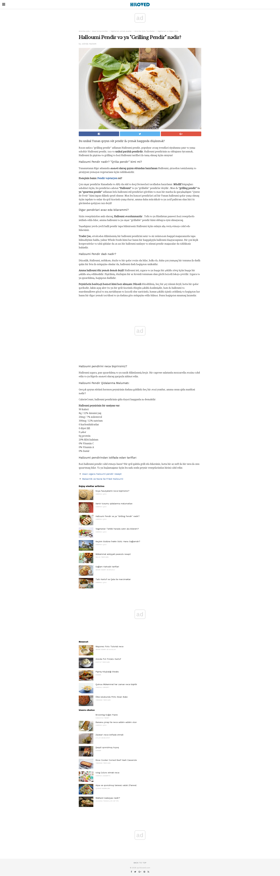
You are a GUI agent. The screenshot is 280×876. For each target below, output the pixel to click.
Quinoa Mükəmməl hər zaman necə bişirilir (116, 684)
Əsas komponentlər (100, 31)
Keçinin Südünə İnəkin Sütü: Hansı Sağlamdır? (118, 541)
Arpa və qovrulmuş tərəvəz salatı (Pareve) (116, 785)
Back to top (140, 863)
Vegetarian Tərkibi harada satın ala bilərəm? (117, 529)
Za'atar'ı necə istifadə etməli (109, 735)
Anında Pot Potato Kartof (108, 659)
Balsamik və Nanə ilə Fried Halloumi (102, 478)
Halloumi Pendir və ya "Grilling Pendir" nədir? (118, 516)
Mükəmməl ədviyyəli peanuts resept (113, 554)
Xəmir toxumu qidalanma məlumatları (114, 503)
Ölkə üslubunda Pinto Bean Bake (112, 697)
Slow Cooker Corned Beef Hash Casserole (116, 760)
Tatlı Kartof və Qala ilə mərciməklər (113, 579)
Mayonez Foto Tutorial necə (109, 646)
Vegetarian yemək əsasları (121, 31)
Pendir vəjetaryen (107, 178)
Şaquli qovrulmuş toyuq (107, 747)
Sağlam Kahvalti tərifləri (107, 566)
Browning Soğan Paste (107, 715)
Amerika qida (84, 31)
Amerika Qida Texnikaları (144, 31)
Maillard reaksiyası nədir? (108, 798)
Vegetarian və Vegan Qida (168, 31)
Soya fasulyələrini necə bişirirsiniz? (112, 491)
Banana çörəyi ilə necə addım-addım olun (116, 722)
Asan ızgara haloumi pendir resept (101, 474)
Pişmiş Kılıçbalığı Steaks (107, 671)
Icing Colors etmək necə (107, 772)
